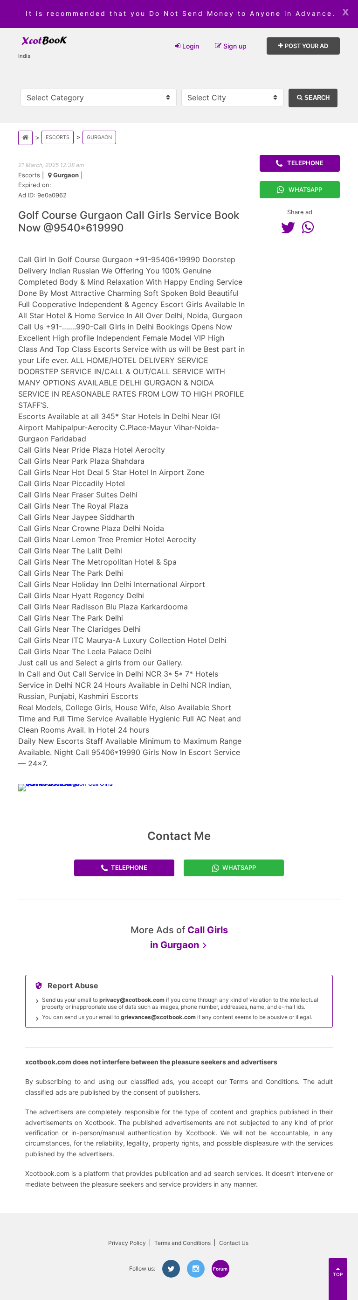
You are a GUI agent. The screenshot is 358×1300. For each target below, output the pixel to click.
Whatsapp (305, 189)
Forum (220, 1269)
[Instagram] (196, 1269)
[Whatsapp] (310, 227)
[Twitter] (290, 227)
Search (316, 97)
